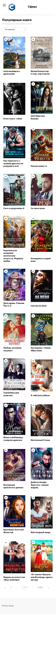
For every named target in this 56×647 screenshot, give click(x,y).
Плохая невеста (39, 166)
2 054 (40, 587)
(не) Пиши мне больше (38, 117)
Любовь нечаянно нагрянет (12, 349)
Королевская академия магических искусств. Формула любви (13, 255)
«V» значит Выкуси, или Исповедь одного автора (42, 577)
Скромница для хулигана (11, 394)
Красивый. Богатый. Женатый (13, 531)
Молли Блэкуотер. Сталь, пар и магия (40, 72)
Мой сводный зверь (41, 532)
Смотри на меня (38, 306)
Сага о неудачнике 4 (13, 208)
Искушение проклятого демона (13, 486)
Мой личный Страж (40, 440)
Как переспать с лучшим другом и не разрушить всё (13, 163)
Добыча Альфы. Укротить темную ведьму (40, 485)
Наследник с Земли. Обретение (41, 349)
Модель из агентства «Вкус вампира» (14, 578)
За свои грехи (38, 208)
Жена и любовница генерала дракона (13, 438)
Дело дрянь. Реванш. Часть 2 (14, 304)
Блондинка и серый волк (41, 259)
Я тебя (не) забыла (40, 395)
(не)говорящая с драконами (11, 72)
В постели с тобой (12, 119)
